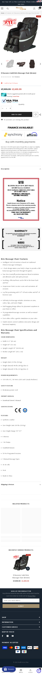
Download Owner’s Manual (12, 400)
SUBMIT (21, 606)
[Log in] (34, 8)
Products (8, 13)
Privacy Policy (31, 596)
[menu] (2, 8)
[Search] (8, 8)
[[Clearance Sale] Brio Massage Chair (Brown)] (21, 562)
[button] (1, 63)
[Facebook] (2, 636)
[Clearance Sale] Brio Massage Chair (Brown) (21, 576)
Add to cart (16, 114)
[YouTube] (12, 636)
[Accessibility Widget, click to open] (39, 671)
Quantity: (21, 104)
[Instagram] (7, 636)
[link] (11, 537)
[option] (21, 35)
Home (2, 13)
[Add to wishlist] (35, 114)
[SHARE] (39, 114)
